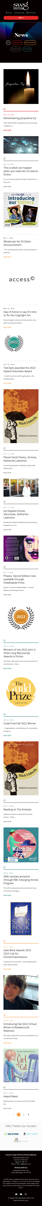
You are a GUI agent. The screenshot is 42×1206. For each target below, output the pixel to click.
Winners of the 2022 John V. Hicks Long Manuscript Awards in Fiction (20, 653)
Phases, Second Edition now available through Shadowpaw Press (20, 579)
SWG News (27, 49)
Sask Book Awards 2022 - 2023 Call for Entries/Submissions (18, 953)
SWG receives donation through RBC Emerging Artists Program (21, 880)
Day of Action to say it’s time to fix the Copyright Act (20, 313)
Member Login (20, 12)
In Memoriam (17, 42)
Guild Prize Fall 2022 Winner (20, 723)
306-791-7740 (15, 1164)
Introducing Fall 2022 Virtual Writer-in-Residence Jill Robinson (20, 1027)
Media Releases (30, 42)
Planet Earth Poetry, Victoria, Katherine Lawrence (20, 458)
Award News (11, 1096)
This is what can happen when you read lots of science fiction (21, 171)
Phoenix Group (24, 1200)
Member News (16, 49)
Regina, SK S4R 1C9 (21, 1162)
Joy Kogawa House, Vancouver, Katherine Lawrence (16, 514)
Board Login (32, 12)
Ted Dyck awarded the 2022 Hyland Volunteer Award (20, 369)
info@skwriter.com (25, 1164)
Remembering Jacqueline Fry (20, 118)
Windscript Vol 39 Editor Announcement (17, 243)
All (8, 42)
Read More (7, 130)
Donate (10, 12)
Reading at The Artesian (18, 809)
